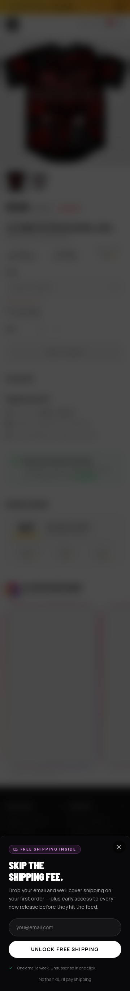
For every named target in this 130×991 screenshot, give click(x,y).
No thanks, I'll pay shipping (65, 979)
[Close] (65, 495)
